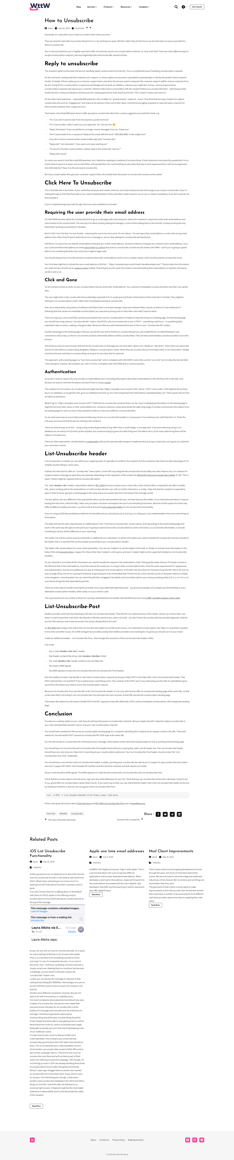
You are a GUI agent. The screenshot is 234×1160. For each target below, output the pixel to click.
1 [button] (150, 331)
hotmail (75, 1066)
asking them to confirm (94, 247)
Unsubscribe (77, 813)
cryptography (92, 441)
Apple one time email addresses (116, 851)
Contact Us (104, 1139)
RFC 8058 (52, 627)
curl (84, 786)
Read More (36, 1106)
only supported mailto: (112, 507)
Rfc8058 (63, 813)
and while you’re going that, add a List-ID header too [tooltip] (132, 748)
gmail (65, 1066)
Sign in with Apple (128, 869)
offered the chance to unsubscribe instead (156, 475)
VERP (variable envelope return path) (163, 598)
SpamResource (138, 803)
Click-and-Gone (84, 803)
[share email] (165, 814)
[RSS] (32, 1140)
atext (105, 577)
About (93, 1139)
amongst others (67, 552)
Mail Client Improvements (171, 851)
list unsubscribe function (45, 877)
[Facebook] (187, 1140)
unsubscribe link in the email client (48, 1073)
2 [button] (108, 748)
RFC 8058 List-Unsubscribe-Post (109, 803)
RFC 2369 (100, 485)
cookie (108, 382)
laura (35, 861)
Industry (37, 867)
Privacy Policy (118, 1139)
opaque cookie (81, 268)
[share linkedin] (179, 814)
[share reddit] (172, 814)
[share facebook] (158, 814)
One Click (51, 813)
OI (75, 957)
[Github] (194, 1140)
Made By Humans (136, 1139)
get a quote (197, 7)
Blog (79, 6)
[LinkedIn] (201, 1140)
